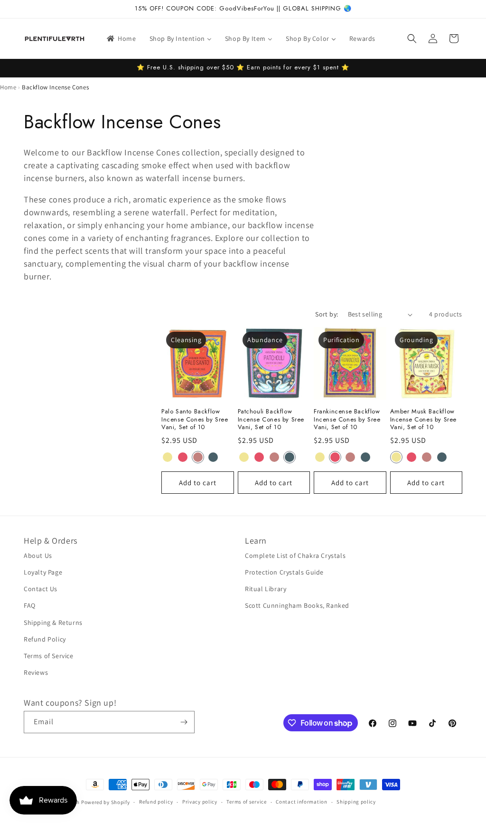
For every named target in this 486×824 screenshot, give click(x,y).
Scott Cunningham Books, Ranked (297, 605)
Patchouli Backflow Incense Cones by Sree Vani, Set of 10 (271, 420)
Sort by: (326, 314)
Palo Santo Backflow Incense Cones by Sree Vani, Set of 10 (194, 420)
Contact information (301, 801)
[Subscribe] (183, 722)
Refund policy (156, 801)
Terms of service (246, 801)
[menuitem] (121, 38)
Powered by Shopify (105, 802)
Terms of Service (49, 656)
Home (8, 87)
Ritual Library (265, 588)
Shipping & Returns (53, 622)
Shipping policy (356, 801)
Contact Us (40, 588)
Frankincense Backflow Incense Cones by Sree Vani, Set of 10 (347, 420)
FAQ (30, 605)
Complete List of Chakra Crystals (295, 555)
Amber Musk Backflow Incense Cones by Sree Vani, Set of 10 (423, 420)
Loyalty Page (43, 572)
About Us (38, 555)
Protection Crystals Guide (284, 572)
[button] (412, 38)
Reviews (36, 672)
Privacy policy (199, 801)
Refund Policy (45, 639)
